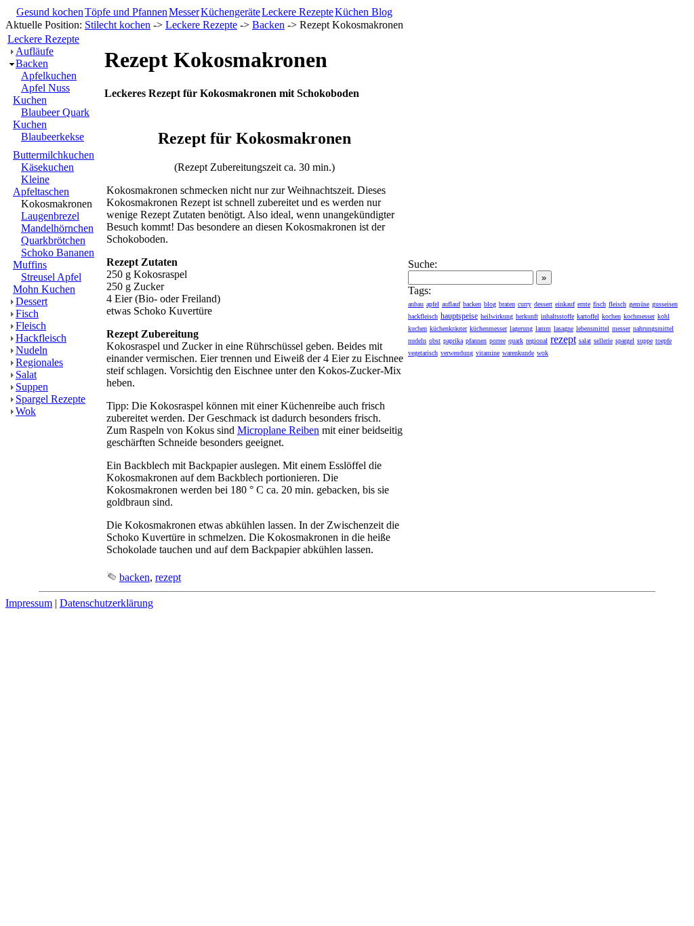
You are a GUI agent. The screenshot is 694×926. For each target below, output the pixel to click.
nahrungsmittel (653, 328)
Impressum (28, 603)
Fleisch (31, 325)
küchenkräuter (448, 328)
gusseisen (665, 304)
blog (490, 304)
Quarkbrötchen (53, 240)
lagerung (521, 328)
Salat (26, 374)
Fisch (27, 313)
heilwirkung (497, 316)
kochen (611, 316)
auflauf (451, 304)
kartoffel (588, 316)
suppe (645, 340)
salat (585, 340)
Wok (26, 411)
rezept (168, 577)
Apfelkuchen (49, 75)
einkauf (565, 304)
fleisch (617, 304)
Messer (184, 12)
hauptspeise (459, 316)
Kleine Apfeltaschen (41, 185)
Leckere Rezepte (297, 12)
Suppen (32, 386)
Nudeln (31, 350)
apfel (432, 304)
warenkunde (518, 353)
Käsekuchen (47, 167)
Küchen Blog (363, 12)
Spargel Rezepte (50, 399)
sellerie (603, 340)
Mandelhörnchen (57, 228)
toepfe (663, 340)
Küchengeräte (230, 12)
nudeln (417, 340)
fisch (599, 304)
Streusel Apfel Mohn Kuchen (47, 283)
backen (134, 577)
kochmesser (639, 316)
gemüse (639, 304)
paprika (453, 340)
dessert (543, 304)
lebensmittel (592, 328)
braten (507, 304)
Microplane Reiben (278, 430)
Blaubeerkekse (52, 136)
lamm (543, 328)
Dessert (31, 301)
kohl (663, 316)
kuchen (417, 328)
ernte (583, 304)
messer (621, 328)
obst (435, 340)
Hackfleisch (41, 338)
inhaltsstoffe (557, 316)
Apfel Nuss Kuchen (41, 94)
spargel (624, 340)
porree (497, 340)
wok (542, 353)
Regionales (39, 362)
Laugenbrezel (50, 216)
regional (537, 340)
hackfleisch (423, 316)
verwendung (457, 353)
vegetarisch (423, 353)
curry (524, 304)
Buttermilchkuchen (53, 155)
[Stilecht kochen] (90, 27)
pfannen (476, 340)
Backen (268, 25)
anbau (416, 304)
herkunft (527, 316)
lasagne (563, 328)
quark (515, 340)
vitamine (487, 353)
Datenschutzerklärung (106, 603)
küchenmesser (488, 328)
